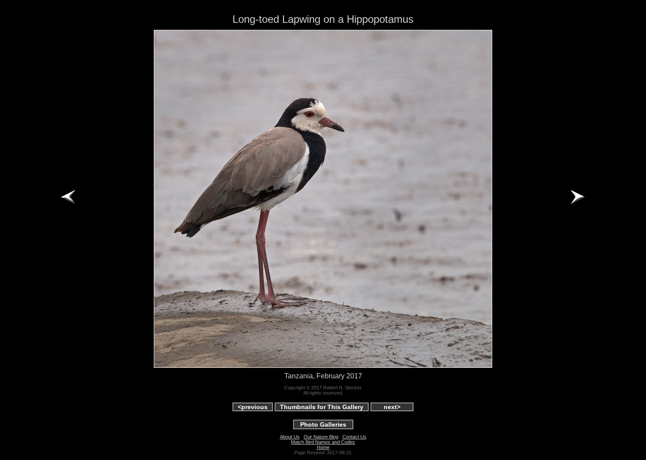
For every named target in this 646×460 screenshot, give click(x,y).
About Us (290, 436)
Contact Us (354, 436)
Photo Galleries (323, 424)
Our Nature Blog (321, 436)
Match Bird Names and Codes (323, 442)
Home (323, 447)
